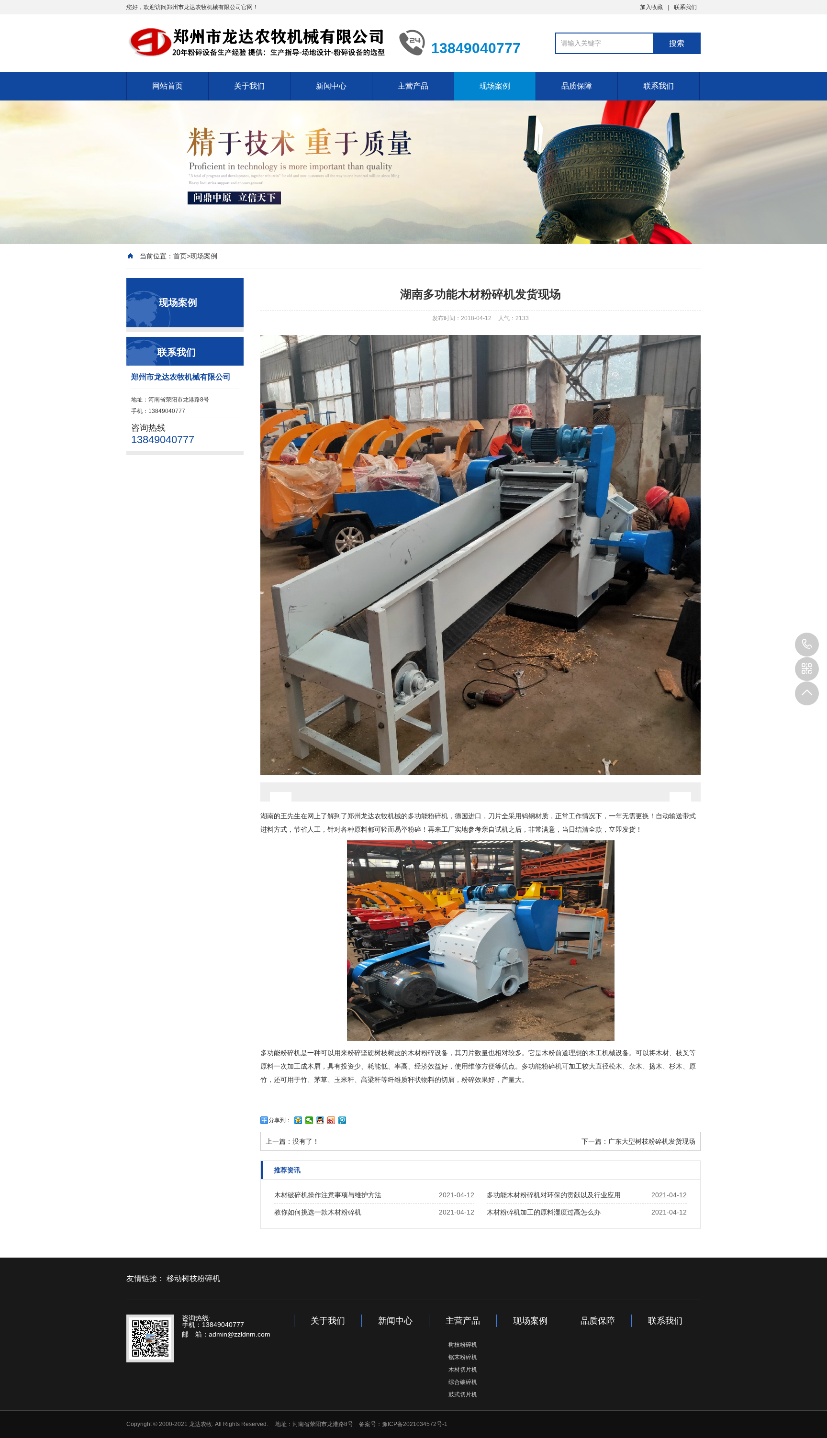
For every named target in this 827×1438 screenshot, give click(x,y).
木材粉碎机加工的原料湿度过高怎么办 (544, 1212)
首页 (180, 256)
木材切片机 (462, 1369)
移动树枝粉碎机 (193, 1278)
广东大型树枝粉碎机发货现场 (651, 1141)
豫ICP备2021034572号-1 (414, 1424)
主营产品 (413, 86)
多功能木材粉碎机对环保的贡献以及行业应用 (554, 1195)
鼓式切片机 (462, 1394)
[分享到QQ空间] (298, 1120)
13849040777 (807, 645)
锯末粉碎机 (462, 1357)
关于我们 (249, 86)
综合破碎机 (462, 1382)
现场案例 (495, 86)
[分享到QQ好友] (320, 1120)
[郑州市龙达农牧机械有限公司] (255, 42)
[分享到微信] (309, 1120)
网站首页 (167, 86)
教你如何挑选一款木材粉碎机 (317, 1212)
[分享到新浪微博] (331, 1120)
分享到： (279, 1120)
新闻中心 (331, 86)
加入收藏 (651, 7)
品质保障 (576, 86)
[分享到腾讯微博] (342, 1120)
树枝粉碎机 (462, 1344)
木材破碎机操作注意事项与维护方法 (327, 1195)
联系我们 (685, 7)
